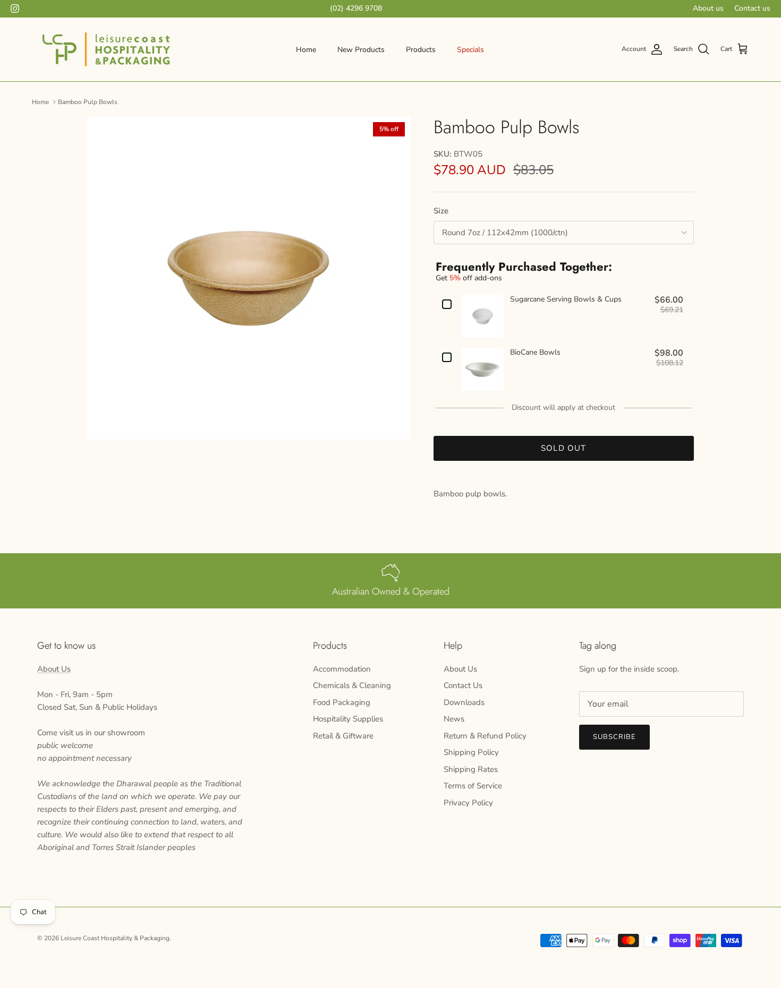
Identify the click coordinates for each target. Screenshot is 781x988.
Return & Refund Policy (485, 736)
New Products (361, 50)
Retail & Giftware (343, 736)
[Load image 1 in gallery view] (248, 278)
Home (306, 50)
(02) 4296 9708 (356, 8)
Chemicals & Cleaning (352, 685)
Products (421, 50)
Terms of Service (473, 785)
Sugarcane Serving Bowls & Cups (566, 299)
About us (708, 8)
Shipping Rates (471, 769)
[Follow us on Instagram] (15, 8)
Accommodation (342, 669)
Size (441, 210)
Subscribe (614, 737)
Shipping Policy (471, 752)
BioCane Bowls (535, 352)
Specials (470, 50)
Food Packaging (341, 702)
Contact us (752, 8)
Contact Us (463, 685)
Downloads (464, 702)
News (454, 719)
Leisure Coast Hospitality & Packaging (115, 938)
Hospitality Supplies (348, 719)
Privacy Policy (468, 802)
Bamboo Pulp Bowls (87, 101)
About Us (54, 669)
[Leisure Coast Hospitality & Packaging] (106, 49)
